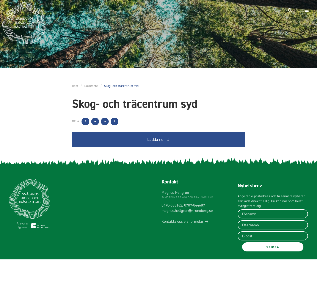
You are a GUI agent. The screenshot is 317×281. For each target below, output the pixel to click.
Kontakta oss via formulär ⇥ (185, 221)
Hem (75, 86)
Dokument (91, 86)
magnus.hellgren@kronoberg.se (187, 210)
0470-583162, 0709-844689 (183, 205)
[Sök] (289, 10)
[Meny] (307, 10)
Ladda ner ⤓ (158, 139)
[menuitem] (289, 10)
